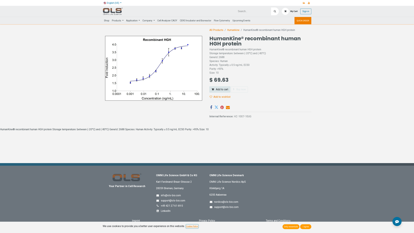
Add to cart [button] (221, 89)
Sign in (305, 11)
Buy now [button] (241, 89)
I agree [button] (306, 227)
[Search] (275, 11)
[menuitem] (107, 21)
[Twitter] (216, 107)
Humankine (233, 30)
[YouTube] (309, 3)
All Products (216, 30)
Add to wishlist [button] (221, 96)
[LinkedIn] (304, 3)
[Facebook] (211, 107)
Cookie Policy (192, 226)
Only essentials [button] (291, 227)
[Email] (228, 107)
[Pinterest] (222, 107)
